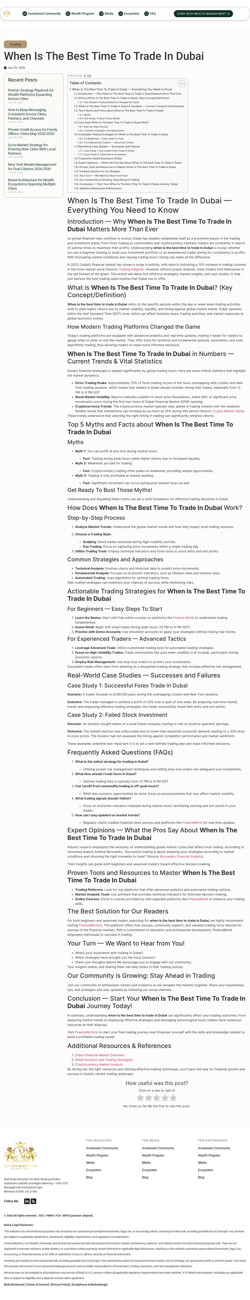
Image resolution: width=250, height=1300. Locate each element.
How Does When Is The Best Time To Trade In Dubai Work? (114, 122)
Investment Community (102, 1148)
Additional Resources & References (100, 188)
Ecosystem (93, 1170)
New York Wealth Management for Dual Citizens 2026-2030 (32, 166)
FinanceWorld (192, 822)
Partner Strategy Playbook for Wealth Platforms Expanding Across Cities (31, 94)
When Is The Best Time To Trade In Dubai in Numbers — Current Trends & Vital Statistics (131, 106)
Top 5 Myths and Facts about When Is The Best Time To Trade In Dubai (121, 110)
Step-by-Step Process (96, 126)
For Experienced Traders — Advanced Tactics (109, 142)
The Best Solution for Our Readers (99, 171)
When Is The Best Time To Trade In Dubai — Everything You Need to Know (122, 89)
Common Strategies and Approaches (104, 130)
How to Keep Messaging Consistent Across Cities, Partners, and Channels (27, 114)
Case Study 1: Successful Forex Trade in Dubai (109, 150)
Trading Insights (130, 269)
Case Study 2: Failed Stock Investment (105, 154)
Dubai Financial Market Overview (99, 1055)
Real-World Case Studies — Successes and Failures (109, 146)
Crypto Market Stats (228, 411)
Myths (87, 114)
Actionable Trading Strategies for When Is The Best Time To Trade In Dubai (123, 134)
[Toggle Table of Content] (179, 83)
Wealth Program (97, 1155)
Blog (89, 1177)
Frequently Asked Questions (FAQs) (100, 158)
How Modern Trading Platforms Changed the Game (111, 102)
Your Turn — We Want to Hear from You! (103, 175)
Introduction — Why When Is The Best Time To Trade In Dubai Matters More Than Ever (130, 93)
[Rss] (33, 1201)
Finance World (183, 618)
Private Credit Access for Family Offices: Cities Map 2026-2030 (32, 131)
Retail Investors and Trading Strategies (103, 1060)
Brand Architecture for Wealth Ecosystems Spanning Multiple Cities (32, 184)
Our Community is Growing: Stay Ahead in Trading (109, 179)
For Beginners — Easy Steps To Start (103, 138)
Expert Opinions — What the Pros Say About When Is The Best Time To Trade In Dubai (130, 162)
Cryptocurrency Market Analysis (99, 1064)
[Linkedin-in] (27, 1201)
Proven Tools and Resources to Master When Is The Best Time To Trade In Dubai (127, 167)
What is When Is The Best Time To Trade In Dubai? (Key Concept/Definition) (124, 98)
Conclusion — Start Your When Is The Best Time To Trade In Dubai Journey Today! (129, 184)
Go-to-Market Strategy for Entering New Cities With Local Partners (31, 149)
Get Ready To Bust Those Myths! (102, 118)
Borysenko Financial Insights (181, 856)
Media (90, 1163)
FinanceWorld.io (90, 925)
